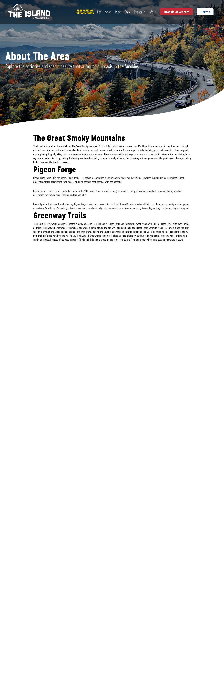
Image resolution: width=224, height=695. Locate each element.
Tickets (205, 12)
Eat (99, 12)
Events (138, 12)
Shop (108, 12)
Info (151, 12)
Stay (127, 12)
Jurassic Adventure (176, 12)
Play (118, 12)
